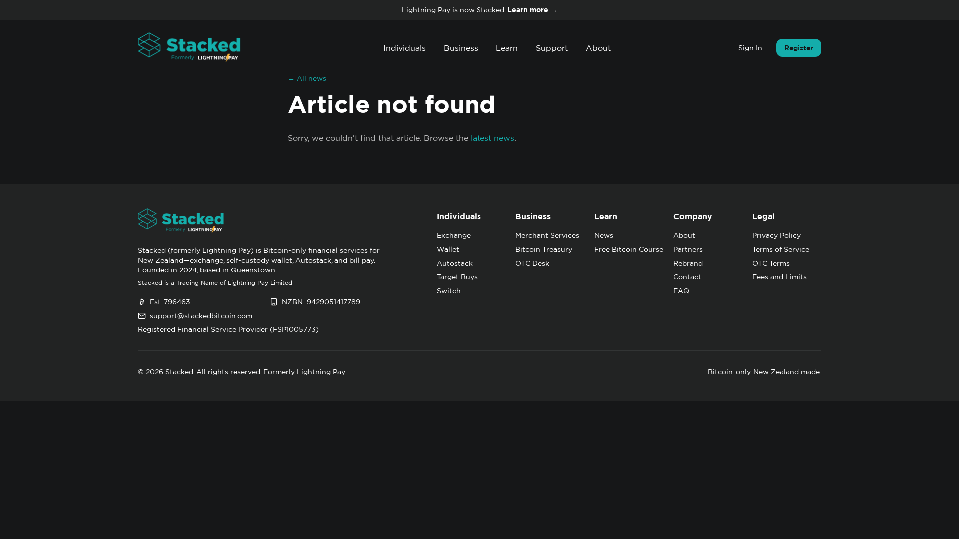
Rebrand (688, 263)
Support (552, 47)
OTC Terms (771, 263)
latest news (492, 137)
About (598, 47)
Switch (449, 291)
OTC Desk (532, 263)
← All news (307, 78)
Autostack (455, 263)
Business (461, 47)
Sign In (750, 48)
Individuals (404, 47)
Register (798, 48)
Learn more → (532, 10)
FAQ (681, 291)
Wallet (448, 249)
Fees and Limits (779, 277)
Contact (687, 277)
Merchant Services (547, 235)
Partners (688, 249)
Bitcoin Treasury (543, 249)
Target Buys (457, 277)
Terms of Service (780, 249)
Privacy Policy (776, 235)
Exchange (454, 235)
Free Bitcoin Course (628, 249)
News (603, 235)
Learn (507, 47)
